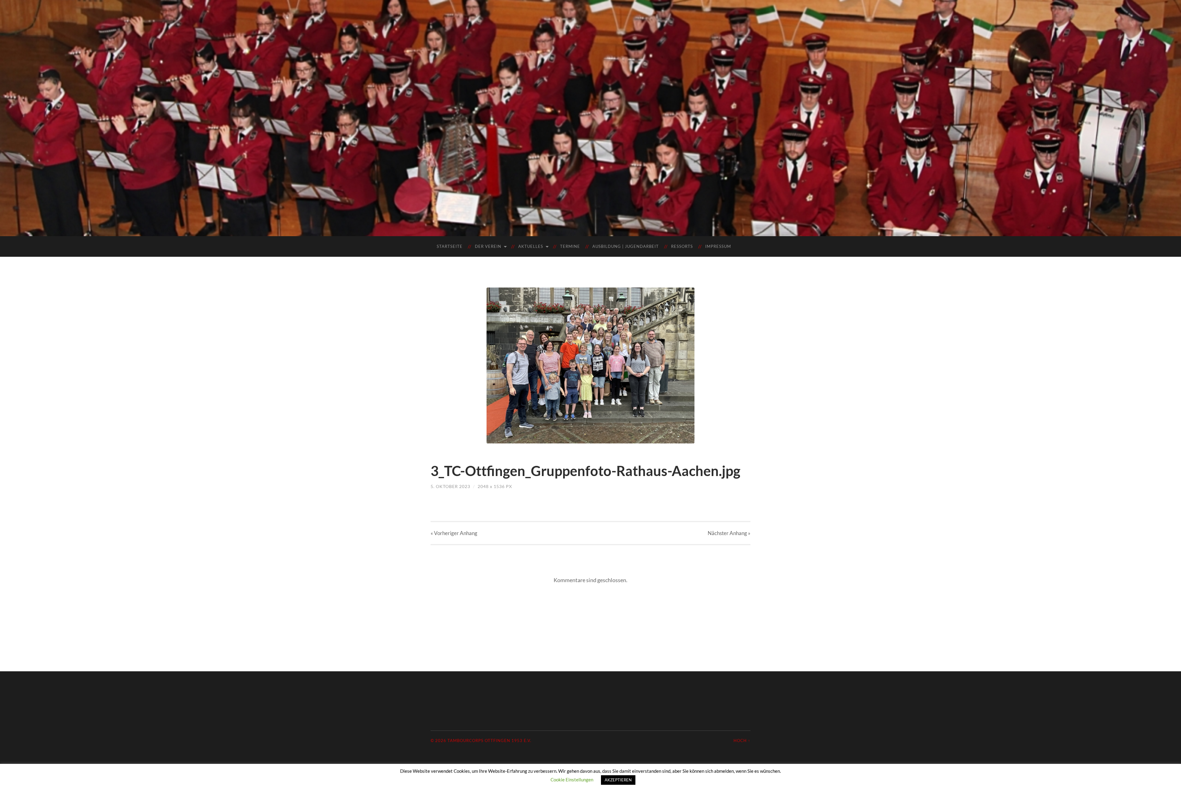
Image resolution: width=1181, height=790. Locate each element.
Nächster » (729, 533)
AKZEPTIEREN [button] (618, 779)
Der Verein (488, 246)
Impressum (718, 246)
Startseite (450, 246)
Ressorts (682, 246)
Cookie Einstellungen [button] (572, 779)
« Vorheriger (454, 533)
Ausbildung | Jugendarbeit (625, 246)
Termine (570, 246)
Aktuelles (530, 246)
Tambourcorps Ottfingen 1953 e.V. (489, 740)
